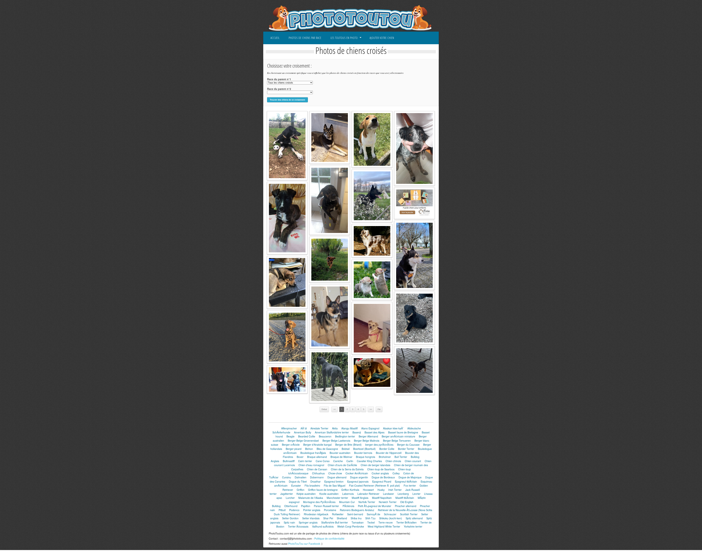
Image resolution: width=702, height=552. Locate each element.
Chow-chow (335, 473)
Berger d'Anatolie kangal (317, 444)
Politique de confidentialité (329, 538)
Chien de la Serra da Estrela (347, 469)
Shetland (342, 518)
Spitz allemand (414, 518)
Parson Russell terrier (326, 506)
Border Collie (386, 449)
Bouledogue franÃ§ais (313, 453)
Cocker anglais (380, 473)
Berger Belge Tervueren (397, 440)
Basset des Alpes (374, 432)
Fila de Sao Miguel (334, 485)
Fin (379, 409)
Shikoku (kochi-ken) (390, 518)
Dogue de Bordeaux (383, 477)
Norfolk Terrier (366, 502)
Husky (381, 490)
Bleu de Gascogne (327, 449)
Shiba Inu (356, 518)
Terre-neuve (385, 522)
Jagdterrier (286, 494)
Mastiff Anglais (360, 498)
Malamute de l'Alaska (310, 498)
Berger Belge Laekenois (336, 440)
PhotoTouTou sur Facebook (304, 543)
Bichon (309, 449)
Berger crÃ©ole (291, 444)
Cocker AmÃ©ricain (357, 473)
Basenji (356, 432)
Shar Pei (328, 518)
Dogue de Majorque (410, 477)
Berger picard (293, 449)
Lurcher (290, 498)
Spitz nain (289, 522)
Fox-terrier (410, 485)
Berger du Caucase (408, 444)
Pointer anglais (311, 510)
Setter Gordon (290, 518)
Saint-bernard (355, 514)
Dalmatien (300, 477)
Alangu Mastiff (349, 428)
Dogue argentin (359, 477)
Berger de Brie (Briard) (348, 444)
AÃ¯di (304, 428)
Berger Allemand (368, 436)
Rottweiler (338, 514)
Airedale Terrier (319, 428)
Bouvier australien (340, 453)
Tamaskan (358, 522)
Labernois (348, 494)
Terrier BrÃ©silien (406, 522)
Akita (335, 428)
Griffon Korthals (350, 490)
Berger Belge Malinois (366, 440)
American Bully (302, 432)
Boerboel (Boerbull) (364, 449)
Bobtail (346, 449)
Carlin (349, 461)
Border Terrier (406, 449)
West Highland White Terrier (384, 526)
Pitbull (282, 510)
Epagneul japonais (358, 481)
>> (371, 409)
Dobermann (317, 477)
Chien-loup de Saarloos (381, 469)
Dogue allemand (336, 477)
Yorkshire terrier (413, 526)
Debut (324, 409)
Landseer (388, 494)
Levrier (416, 494)
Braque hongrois (365, 457)
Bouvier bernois (363, 453)
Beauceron (325, 436)
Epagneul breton (334, 481)
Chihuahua (318, 473)
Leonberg (403, 494)
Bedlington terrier (345, 436)
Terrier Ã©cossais (298, 526)
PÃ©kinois (348, 506)
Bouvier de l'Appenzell (388, 453)
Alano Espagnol (370, 428)
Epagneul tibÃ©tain (406, 481)
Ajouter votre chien (382, 38)
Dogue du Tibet (298, 481)
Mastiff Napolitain (382, 498)
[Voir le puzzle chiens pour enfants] (414, 203)
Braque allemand (317, 457)
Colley (396, 473)
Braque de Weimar (341, 457)
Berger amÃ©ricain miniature (398, 436)
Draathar (315, 481)
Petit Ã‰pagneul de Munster (374, 506)
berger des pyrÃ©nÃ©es (379, 444)
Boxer (300, 457)
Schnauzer (390, 514)
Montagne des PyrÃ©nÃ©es (319, 502)
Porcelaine (330, 510)
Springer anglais (308, 522)
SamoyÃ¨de (373, 514)
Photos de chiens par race (305, 38)
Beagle (290, 436)
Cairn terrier (305, 461)
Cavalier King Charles (369, 461)
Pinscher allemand (405, 506)
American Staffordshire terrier (332, 432)
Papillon (305, 506)
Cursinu (286, 477)
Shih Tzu (370, 518)
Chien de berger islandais (375, 465)
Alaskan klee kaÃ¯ (393, 428)
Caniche (338, 461)
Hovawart (368, 490)
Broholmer (385, 457)
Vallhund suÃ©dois (323, 526)
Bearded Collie (306, 436)
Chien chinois (393, 461)
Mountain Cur (347, 502)
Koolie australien (329, 494)
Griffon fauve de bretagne (323, 490)
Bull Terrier (401, 457)
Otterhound (290, 506)
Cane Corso (323, 461)
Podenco (294, 510)
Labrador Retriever (368, 494)
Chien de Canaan (317, 469)
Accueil (275, 38)
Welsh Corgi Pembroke (350, 526)
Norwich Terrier (388, 502)
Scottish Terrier (409, 514)
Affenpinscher (289, 428)
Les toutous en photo (344, 38)
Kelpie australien (306, 494)
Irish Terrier (395, 490)
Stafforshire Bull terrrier (334, 522)
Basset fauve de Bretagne (403, 432)
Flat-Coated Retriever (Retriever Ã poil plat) (374, 485)
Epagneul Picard (381, 481)
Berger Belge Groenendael (303, 440)
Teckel (371, 522)
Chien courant (413, 461)
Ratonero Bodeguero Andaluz (357, 510)
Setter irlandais (311, 518)
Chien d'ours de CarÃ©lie (342, 465)
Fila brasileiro (312, 485)
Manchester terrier (337, 498)
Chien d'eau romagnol (311, 465)
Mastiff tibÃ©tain (404, 498)
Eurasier (296, 485)
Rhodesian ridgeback (316, 514)
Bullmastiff (289, 461)
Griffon (300, 490)
